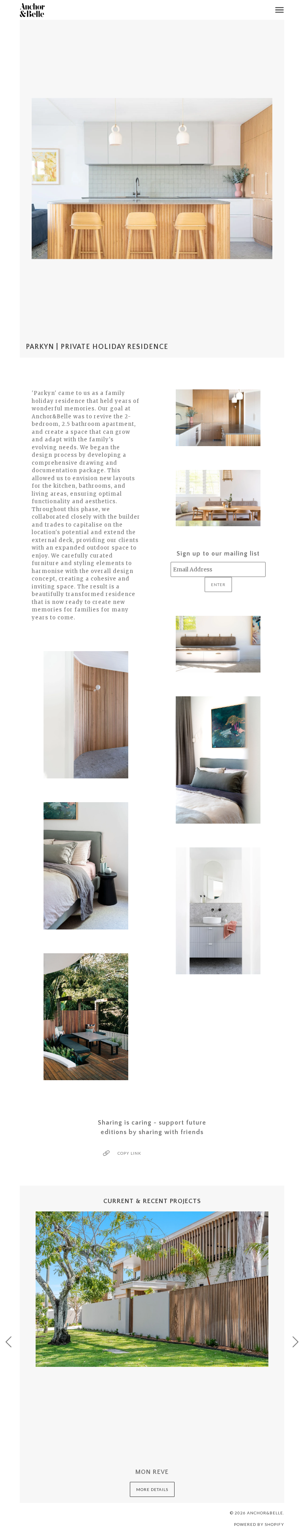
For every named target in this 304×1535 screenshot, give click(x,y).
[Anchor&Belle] (32, 10)
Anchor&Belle (265, 1512)
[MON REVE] (152, 1330)
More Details (152, 1489)
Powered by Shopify (259, 1524)
